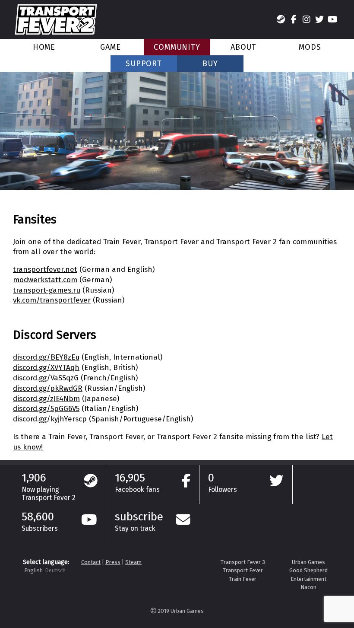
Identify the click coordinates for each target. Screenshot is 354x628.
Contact (91, 562)
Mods (310, 47)
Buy (210, 63)
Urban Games (308, 562)
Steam (133, 562)
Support (144, 63)
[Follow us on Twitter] (319, 19)
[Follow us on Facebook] (293, 19)
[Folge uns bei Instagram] (306, 19)
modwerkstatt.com (45, 279)
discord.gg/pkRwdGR (47, 388)
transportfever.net (45, 269)
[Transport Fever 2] (56, 19)
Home (44, 47)
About (244, 47)
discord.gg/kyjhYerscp (50, 419)
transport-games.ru (46, 290)
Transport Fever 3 (243, 562)
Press (112, 562)
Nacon (308, 587)
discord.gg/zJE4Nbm (46, 398)
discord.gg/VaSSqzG (46, 378)
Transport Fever (243, 570)
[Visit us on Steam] (280, 19)
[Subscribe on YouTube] (332, 19)
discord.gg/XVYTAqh (46, 367)
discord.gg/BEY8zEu (46, 357)
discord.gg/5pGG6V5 (46, 408)
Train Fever (242, 579)
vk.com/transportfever (52, 300)
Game (110, 47)
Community (177, 47)
